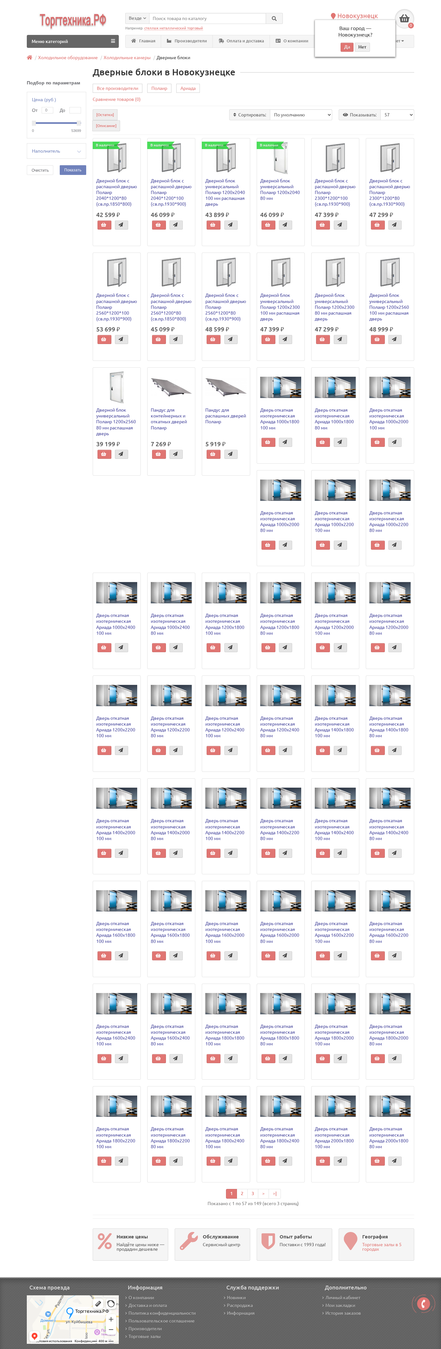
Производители (190, 40)
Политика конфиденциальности (162, 1313)
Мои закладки (340, 1305)
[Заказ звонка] (423, 1303)
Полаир (159, 88)
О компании (295, 40)
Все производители (117, 88)
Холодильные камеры (127, 57)
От (34, 110)
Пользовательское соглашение (161, 1320)
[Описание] (106, 126)
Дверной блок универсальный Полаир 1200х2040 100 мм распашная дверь (225, 192)
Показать (72, 170)
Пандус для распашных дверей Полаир (225, 415)
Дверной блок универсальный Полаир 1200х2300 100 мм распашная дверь (280, 307)
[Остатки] (105, 115)
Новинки (236, 1297)
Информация (241, 1313)
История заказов (343, 1313)
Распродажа (240, 1305)
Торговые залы (144, 1336)
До (62, 110)
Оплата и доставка (245, 40)
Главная (146, 40)
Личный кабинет (342, 1297)
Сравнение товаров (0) (117, 99)
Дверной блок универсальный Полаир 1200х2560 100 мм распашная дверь (389, 307)
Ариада (188, 88)
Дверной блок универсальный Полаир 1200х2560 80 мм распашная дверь (116, 421)
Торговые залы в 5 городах (382, 1247)
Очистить (40, 170)
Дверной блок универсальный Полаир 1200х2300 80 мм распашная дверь (334, 307)
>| (275, 1193)
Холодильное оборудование (68, 57)
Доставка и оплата (147, 1305)
